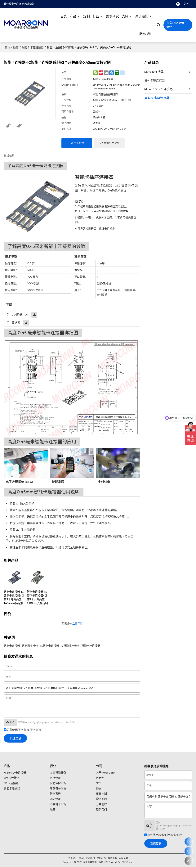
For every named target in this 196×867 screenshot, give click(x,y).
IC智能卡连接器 (49, 645)
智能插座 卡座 (30, 645)
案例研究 (112, 16)
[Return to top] (189, 860)
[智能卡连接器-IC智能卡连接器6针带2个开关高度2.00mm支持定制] (37, 577)
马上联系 (79, 143)
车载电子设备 (58, 788)
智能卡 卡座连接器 (33, 47)
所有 (16, 47)
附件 (12, 722)
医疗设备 (55, 777)
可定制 (100, 777)
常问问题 (101, 799)
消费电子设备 (58, 804)
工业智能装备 (58, 772)
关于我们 (141, 16)
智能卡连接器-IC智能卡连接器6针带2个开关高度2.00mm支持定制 (37, 597)
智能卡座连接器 (90, 645)
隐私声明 (112, 858)
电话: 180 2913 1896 (175, 25)
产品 (73, 16)
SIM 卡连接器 (11, 777)
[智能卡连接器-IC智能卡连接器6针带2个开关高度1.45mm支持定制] (14, 577)
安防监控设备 (58, 783)
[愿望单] (189, 851)
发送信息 (15, 738)
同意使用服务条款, (23, 730)
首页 (63, 16)
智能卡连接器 (12, 645)
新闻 (81, 858)
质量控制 (101, 793)
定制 (86, 16)
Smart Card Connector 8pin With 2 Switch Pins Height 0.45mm (116, 86)
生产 (98, 783)
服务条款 (35, 730)
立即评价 (77, 623)
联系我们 (145, 33)
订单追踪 (101, 804)
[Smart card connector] (37, 206)
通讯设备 (55, 799)
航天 (52, 809)
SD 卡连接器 (11, 783)
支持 (125, 16)
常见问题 (101, 858)
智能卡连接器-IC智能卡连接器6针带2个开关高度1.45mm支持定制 (14, 597)
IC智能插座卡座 (70, 645)
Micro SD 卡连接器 (15, 772)
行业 (96, 16)
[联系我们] (189, 841)
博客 (98, 788)
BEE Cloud (127, 862)
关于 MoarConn (105, 772)
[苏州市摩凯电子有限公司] (26, 23)
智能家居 (55, 793)
